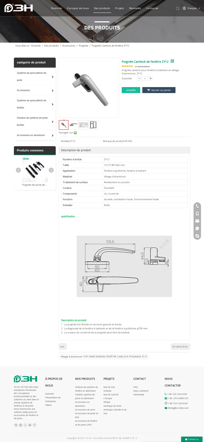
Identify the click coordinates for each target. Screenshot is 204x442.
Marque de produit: (113, 141)
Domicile (56, 8)
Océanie (107, 390)
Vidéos (48, 405)
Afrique (106, 402)
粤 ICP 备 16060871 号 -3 (125, 438)
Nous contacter (140, 390)
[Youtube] (30, 425)
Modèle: (65, 141)
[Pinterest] (34, 425)
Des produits (102, 8)
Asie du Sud (109, 387)
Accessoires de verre (85, 409)
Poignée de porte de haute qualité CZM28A (34, 184)
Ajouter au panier (161, 90)
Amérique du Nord (112, 405)
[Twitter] (25, 425)
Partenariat (138, 394)
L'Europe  (108, 398)
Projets (119, 8)
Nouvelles (135, 8)
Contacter (152, 8)
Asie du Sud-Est (110, 394)
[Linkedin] (20, 425)
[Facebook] (16, 425)
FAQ (135, 387)
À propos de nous (78, 8)
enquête (131, 90)
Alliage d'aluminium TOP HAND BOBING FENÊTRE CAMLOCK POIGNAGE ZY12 (104, 356)
